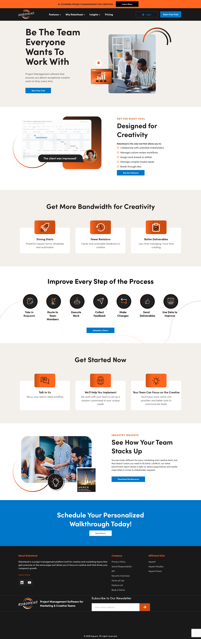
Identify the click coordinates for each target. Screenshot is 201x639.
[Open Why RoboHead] (84, 14)
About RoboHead (27, 555)
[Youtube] (29, 582)
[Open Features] (60, 14)
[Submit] (145, 607)
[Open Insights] (100, 14)
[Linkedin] (21, 582)
